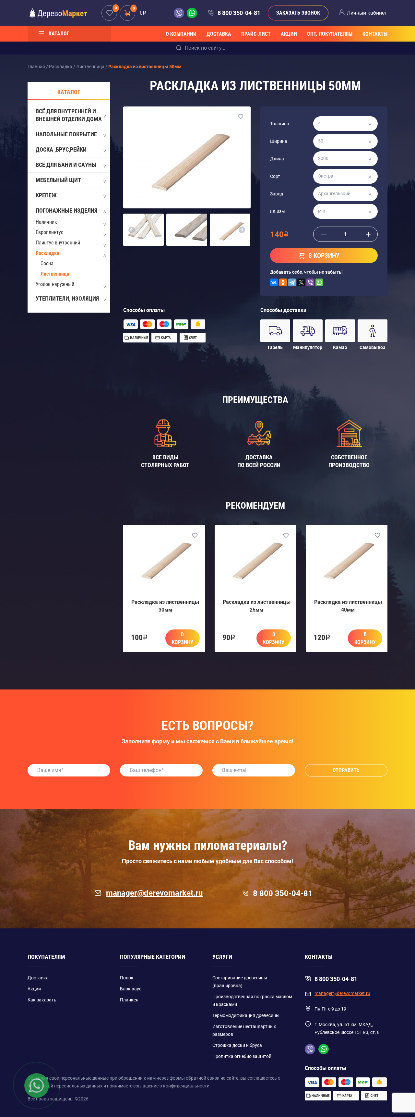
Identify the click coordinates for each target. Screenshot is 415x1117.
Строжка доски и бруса (237, 1045)
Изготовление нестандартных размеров (244, 1030)
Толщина (279, 123)
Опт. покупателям (329, 34)
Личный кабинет (367, 13)
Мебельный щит (58, 180)
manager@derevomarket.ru (154, 893)
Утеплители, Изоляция (67, 298)
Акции (289, 34)
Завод (276, 193)
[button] (131, 230)
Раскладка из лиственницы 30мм (165, 606)
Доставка (219, 34)
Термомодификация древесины (245, 1015)
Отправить (346, 770)
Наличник (46, 222)
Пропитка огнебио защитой (241, 1056)
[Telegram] (292, 282)
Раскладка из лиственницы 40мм (348, 606)
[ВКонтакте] (274, 282)
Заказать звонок (298, 13)
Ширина (278, 141)
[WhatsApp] (319, 282)
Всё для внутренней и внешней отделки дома (69, 115)
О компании (181, 34)
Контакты (374, 34)
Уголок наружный (55, 284)
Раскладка (47, 253)
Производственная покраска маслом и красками (252, 1000)
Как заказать (42, 999)
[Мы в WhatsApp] (192, 13)
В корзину (182, 638)
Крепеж (46, 195)
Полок (127, 977)
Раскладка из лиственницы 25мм (256, 606)
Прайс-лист (256, 34)
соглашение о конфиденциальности (171, 1085)
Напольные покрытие (66, 134)
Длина (277, 158)
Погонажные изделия (66, 210)
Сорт (275, 176)
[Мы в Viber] (180, 13)
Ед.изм (277, 211)
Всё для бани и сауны (66, 164)
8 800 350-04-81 (239, 12)
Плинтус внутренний (58, 243)
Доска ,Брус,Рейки (61, 149)
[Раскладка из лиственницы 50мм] (187, 157)
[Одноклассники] (283, 282)
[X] (301, 282)
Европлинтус (49, 232)
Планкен (129, 999)
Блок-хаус (130, 988)
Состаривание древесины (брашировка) (239, 981)
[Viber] (310, 282)
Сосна (47, 263)
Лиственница (55, 274)
